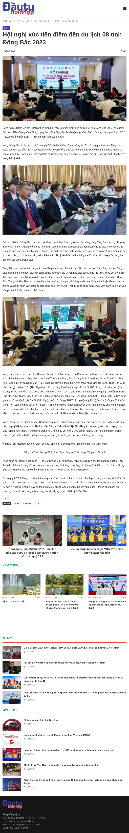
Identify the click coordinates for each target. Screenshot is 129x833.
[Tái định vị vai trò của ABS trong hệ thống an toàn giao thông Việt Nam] (12, 667)
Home (8, 21)
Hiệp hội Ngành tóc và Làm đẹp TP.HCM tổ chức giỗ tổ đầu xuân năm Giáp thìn (69, 750)
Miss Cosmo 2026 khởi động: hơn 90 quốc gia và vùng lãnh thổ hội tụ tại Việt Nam (71, 647)
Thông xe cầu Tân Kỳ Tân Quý (41, 720)
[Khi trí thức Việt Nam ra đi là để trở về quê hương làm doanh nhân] (12, 769)
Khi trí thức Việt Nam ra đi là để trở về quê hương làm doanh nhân (61, 765)
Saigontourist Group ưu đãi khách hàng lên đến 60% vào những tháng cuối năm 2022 (62, 604)
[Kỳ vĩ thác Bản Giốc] (21, 584)
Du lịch (16, 21)
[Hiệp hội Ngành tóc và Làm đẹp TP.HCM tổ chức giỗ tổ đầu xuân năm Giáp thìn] (12, 754)
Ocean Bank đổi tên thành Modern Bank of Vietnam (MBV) (57, 735)
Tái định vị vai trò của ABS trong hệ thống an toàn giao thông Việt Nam (64, 662)
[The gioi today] (18, 8)
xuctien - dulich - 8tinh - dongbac (26, 503)
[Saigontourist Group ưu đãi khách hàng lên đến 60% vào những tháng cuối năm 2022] (64, 584)
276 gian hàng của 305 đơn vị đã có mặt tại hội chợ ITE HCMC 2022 (107, 604)
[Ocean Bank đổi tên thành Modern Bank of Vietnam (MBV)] (12, 739)
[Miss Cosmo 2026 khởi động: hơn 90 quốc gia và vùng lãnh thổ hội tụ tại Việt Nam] (12, 652)
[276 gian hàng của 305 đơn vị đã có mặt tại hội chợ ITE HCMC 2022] (107, 584)
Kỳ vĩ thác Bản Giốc (14, 601)
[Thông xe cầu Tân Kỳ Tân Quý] (12, 724)
